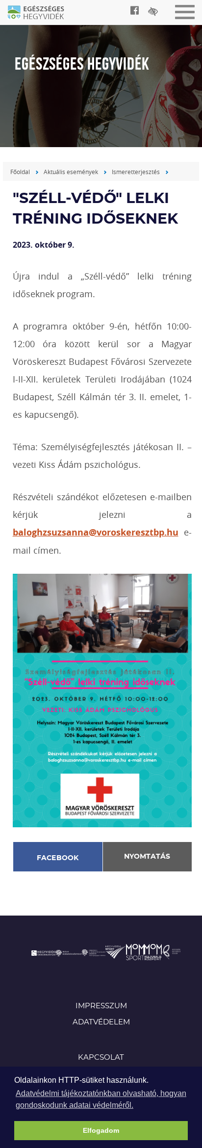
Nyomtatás (147, 856)
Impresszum (101, 1006)
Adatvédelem (101, 1022)
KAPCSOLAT (101, 1057)
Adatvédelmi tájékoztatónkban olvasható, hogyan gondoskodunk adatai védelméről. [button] (101, 1099)
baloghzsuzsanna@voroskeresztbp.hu (95, 532)
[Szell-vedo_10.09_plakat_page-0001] (102, 699)
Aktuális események (71, 172)
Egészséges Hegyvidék (41, 13)
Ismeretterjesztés (136, 172)
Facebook (58, 858)
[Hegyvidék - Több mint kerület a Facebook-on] (134, 10)
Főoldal (20, 172)
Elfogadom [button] (101, 1130)
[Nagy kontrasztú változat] (153, 11)
